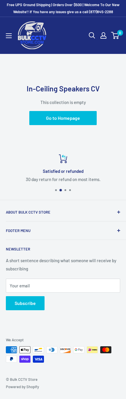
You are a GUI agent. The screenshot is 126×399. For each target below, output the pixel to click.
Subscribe (25, 303)
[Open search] (92, 35)
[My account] (103, 35)
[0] (115, 35)
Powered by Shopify (22, 386)
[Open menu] (9, 35)
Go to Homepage (63, 118)
